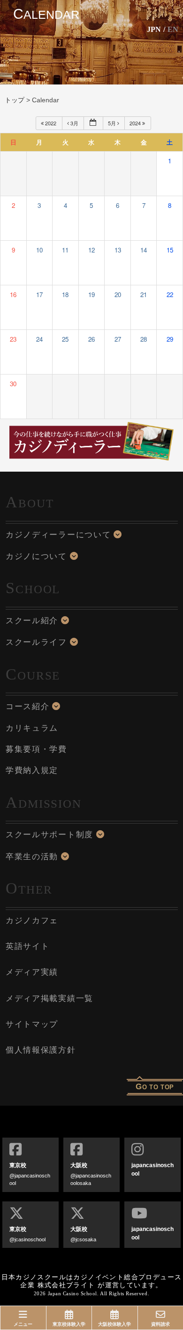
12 (91, 249)
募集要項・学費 (36, 749)
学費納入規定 (32, 770)
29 (170, 339)
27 (117, 339)
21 (143, 294)
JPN (154, 29)
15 (170, 249)
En (173, 29)
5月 (112, 123)
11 (65, 249)
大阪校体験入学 (114, 1324)
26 (91, 339)
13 (117, 249)
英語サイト (28, 946)
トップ (14, 100)
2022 (51, 123)
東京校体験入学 (69, 1324)
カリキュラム (32, 728)
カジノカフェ (32, 920)
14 (143, 249)
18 (65, 294)
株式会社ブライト (66, 1285)
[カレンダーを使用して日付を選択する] (93, 123)
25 (65, 339)
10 (39, 249)
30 (13, 383)
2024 (136, 123)
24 (39, 339)
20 (117, 294)
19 (91, 294)
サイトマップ (32, 1024)
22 (170, 294)
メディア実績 (32, 972)
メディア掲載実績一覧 (49, 998)
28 (143, 339)
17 (39, 294)
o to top (155, 1086)
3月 (74, 123)
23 (13, 339)
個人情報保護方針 (41, 1050)
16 (13, 294)
